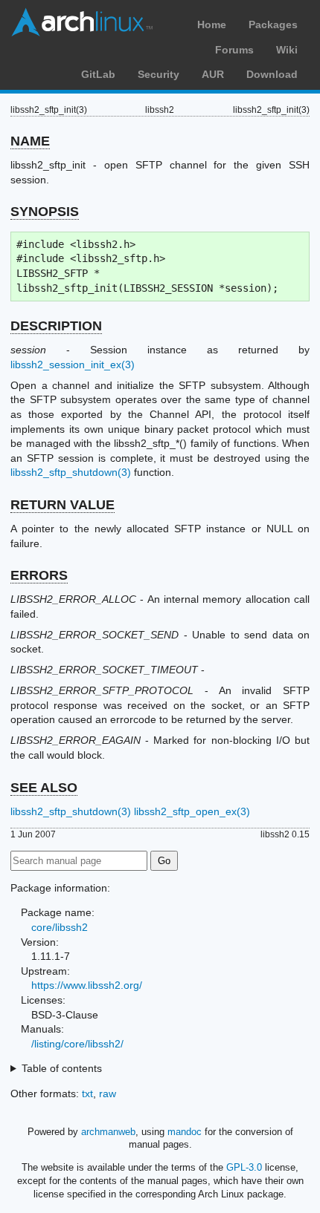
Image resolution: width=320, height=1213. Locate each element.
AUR (213, 74)
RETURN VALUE (62, 504)
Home (211, 24)
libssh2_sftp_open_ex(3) (192, 811)
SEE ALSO (43, 787)
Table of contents (62, 1068)
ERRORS (39, 575)
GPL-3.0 (244, 1167)
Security (158, 74)
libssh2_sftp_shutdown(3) (70, 472)
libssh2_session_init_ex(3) (72, 364)
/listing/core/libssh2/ (77, 1044)
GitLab (98, 74)
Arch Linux (82, 22)
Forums (234, 50)
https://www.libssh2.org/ (86, 985)
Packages (273, 24)
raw (107, 1093)
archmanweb (108, 1131)
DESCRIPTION (56, 325)
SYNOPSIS (44, 211)
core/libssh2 (59, 927)
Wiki (287, 50)
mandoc (184, 1131)
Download (272, 74)
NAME (30, 141)
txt (87, 1093)
